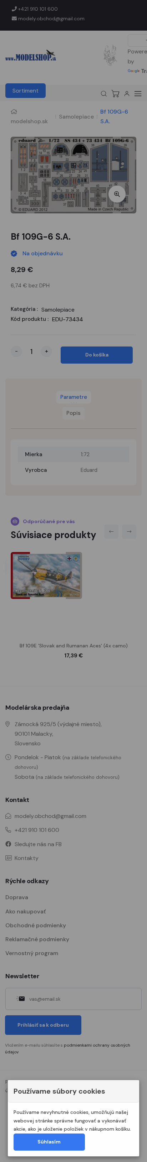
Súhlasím (49, 1141)
